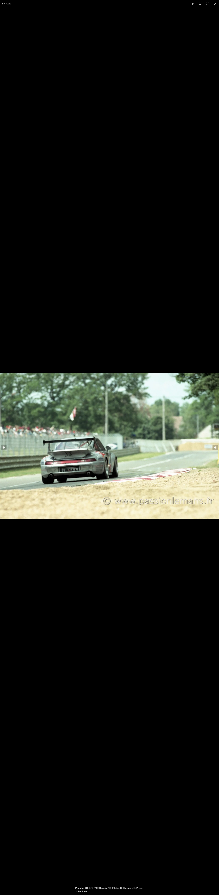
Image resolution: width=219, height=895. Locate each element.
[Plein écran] (207, 4)
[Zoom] (200, 4)
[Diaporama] (192, 4)
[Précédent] (6, 447)
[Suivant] (213, 447)
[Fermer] (215, 4)
